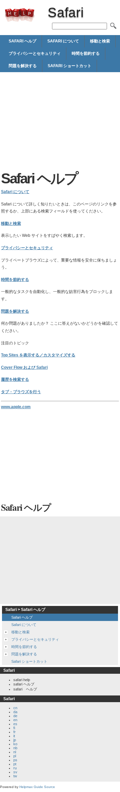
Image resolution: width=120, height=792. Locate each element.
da (15, 712)
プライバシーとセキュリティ (35, 53)
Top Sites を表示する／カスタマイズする (38, 355)
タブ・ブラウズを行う (21, 391)
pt (14, 764)
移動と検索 (100, 41)
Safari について (63, 41)
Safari (19, 15)
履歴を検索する (15, 379)
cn (15, 708)
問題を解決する (23, 65)
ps (15, 760)
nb (15, 748)
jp (14, 740)
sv (15, 772)
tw (15, 776)
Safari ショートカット (69, 65)
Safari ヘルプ (22, 41)
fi (14, 728)
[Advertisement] (60, 122)
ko (15, 744)
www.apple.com (16, 407)
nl (14, 752)
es (15, 724)
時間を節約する (86, 53)
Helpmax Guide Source (37, 787)
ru (15, 768)
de (15, 716)
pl (14, 756)
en (15, 720)
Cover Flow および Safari (24, 367)
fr (14, 732)
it (14, 736)
